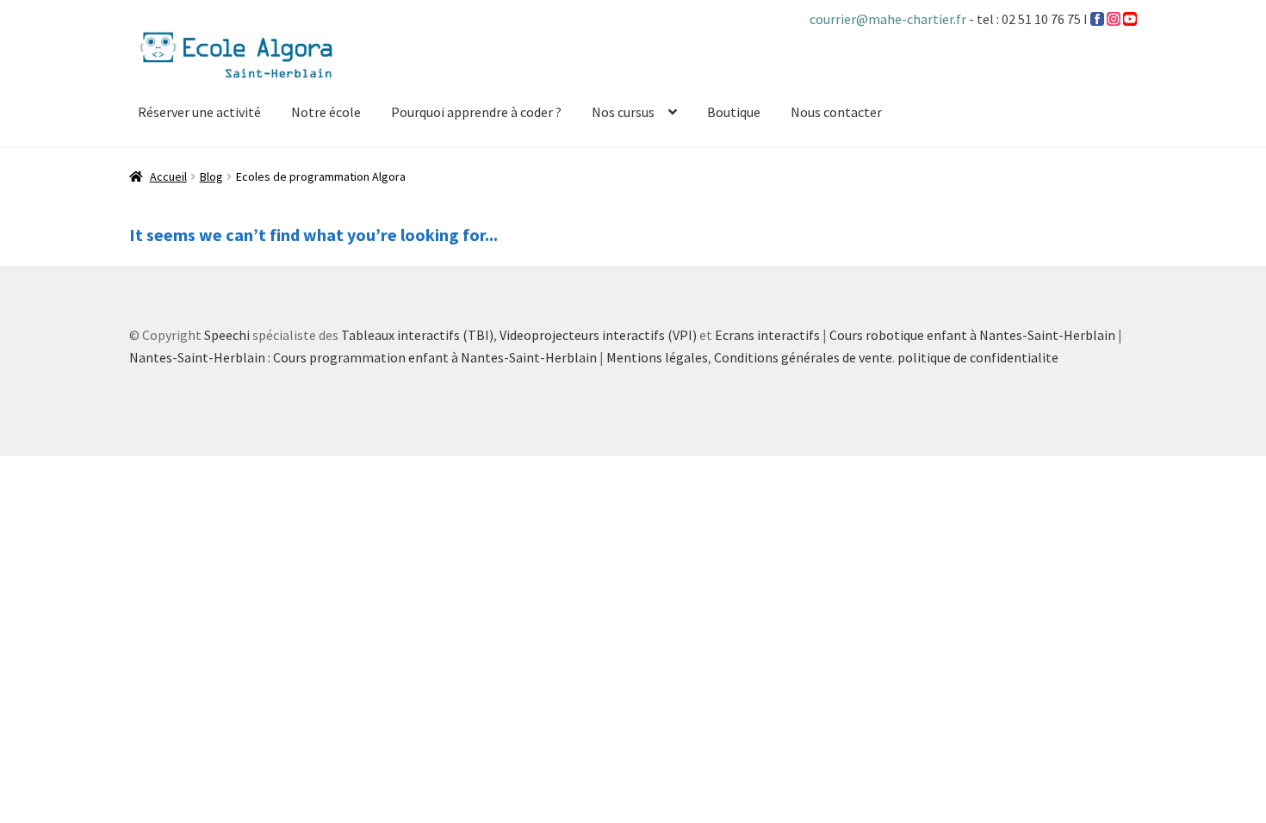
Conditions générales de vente (803, 357)
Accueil (168, 176)
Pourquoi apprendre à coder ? (476, 112)
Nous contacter (836, 112)
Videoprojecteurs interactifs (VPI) (598, 334)
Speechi (227, 334)
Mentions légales (657, 357)
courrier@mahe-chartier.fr (889, 19)
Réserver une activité (199, 112)
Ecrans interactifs (767, 334)
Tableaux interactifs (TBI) (417, 334)
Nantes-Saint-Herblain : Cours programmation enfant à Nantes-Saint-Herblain (363, 357)
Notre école (326, 112)
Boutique (733, 112)
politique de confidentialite (977, 357)
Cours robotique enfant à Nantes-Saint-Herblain (972, 334)
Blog (211, 176)
